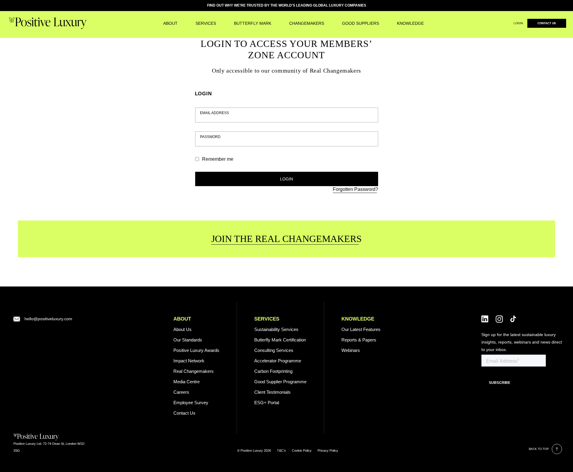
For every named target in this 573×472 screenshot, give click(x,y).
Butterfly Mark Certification (280, 339)
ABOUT (182, 319)
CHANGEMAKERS (306, 23)
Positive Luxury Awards (196, 350)
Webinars (350, 350)
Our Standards (187, 339)
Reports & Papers (358, 339)
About (170, 23)
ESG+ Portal (266, 402)
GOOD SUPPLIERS (360, 23)
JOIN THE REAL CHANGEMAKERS (286, 238)
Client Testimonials (272, 392)
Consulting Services (273, 350)
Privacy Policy (328, 450)
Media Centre (186, 381)
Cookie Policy (302, 450)
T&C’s (281, 450)
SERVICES (205, 23)
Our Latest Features (361, 329)
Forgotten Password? (355, 189)
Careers (181, 392)
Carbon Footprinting (273, 371)
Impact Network (188, 360)
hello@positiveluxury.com (48, 318)
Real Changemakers (193, 371)
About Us (182, 329)
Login (518, 23)
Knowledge (410, 23)
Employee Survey (190, 402)
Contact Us (546, 23)
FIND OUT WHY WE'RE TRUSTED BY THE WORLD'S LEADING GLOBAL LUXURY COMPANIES (286, 5)
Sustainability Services (276, 329)
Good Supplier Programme (280, 381)
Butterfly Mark (252, 23)
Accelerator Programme (277, 360)
